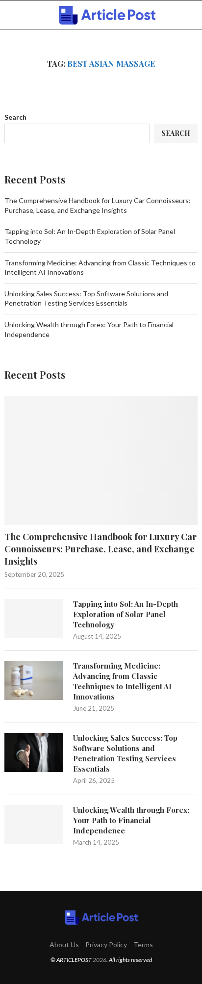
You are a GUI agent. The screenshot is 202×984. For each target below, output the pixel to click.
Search (15, 117)
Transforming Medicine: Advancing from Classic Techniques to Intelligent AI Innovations (122, 681)
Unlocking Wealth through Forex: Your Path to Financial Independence (131, 820)
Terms (143, 944)
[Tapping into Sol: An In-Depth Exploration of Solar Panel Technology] (33, 618)
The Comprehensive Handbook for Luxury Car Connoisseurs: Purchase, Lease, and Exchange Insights (100, 549)
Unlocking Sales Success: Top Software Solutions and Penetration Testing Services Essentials (125, 753)
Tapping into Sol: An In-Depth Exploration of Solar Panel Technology (125, 614)
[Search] (192, 15)
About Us (64, 944)
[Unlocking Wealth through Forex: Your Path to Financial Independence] (33, 824)
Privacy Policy (106, 944)
